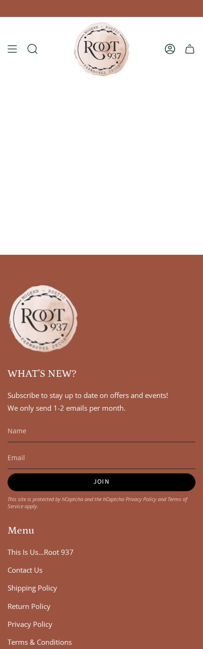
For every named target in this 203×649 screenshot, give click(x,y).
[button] (32, 49)
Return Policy (29, 606)
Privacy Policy (141, 499)
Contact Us (25, 570)
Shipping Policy (32, 587)
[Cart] (190, 49)
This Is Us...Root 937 (41, 552)
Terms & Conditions (40, 642)
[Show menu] (12, 49)
